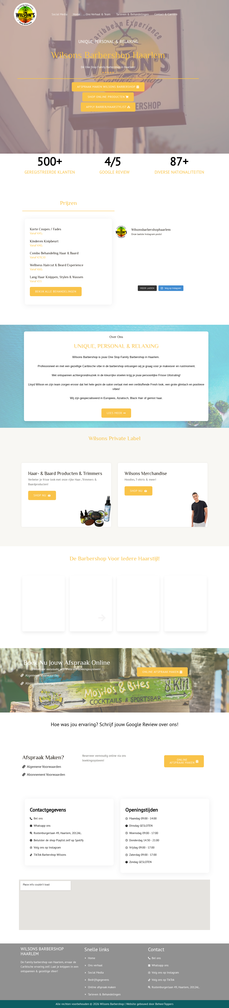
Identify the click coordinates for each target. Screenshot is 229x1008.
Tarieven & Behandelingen (132, 14)
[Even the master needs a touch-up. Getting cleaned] (149, 276)
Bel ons (38, 818)
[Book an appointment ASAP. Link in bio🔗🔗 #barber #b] (172, 248)
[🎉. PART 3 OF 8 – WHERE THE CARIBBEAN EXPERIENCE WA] (172, 262)
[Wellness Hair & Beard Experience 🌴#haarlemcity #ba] (125, 276)
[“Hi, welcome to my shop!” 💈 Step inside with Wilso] (125, 248)
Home (76, 14)
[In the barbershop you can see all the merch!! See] (149, 262)
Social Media (59, 14)
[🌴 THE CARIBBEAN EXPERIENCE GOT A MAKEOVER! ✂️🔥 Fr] (149, 248)
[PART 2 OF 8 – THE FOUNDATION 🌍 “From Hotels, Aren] (196, 262)
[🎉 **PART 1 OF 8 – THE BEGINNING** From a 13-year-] (172, 276)
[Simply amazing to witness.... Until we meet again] (196, 248)
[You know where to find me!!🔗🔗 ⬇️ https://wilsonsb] (125, 262)
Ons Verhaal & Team (98, 14)
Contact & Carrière (166, 14)
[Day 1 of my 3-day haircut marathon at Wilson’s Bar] (196, 276)
